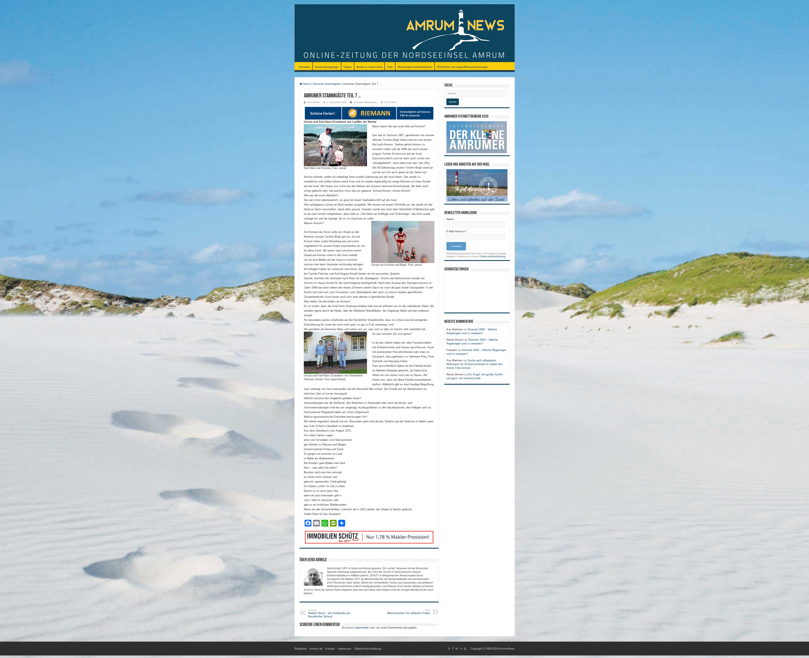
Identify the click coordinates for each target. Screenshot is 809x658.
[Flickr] (461, 648)
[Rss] (449, 648)
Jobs (390, 67)
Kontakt (330, 648)
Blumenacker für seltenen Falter (408, 612)
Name (450, 219)
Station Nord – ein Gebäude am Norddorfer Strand (329, 613)
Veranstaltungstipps (327, 67)
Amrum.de (316, 648)
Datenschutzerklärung (493, 256)
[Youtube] (465, 648)
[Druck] (369, 536)
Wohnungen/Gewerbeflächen (415, 67)
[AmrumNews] (405, 33)
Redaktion (301, 648)
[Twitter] (456, 648)
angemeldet (362, 627)
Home (306, 83)
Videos (347, 67)
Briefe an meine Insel (369, 67)
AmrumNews (507, 648)
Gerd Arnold (313, 102)
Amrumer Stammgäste (326, 83)
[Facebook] (452, 648)
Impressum (344, 648)
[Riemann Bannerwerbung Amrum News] (369, 112)
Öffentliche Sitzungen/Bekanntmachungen (462, 67)
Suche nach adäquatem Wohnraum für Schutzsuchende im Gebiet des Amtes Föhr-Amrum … (474, 364)
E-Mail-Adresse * (456, 231)
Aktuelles (304, 67)
